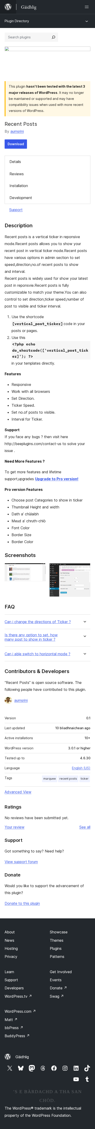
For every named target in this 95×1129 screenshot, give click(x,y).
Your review (14, 827)
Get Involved (61, 971)
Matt (11, 1019)
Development (20, 197)
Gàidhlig (22, 1057)
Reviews (16, 174)
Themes (56, 940)
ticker (85, 778)
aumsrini (17, 131)
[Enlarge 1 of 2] (39, 569)
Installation (18, 185)
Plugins (56, 948)
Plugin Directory (17, 21)
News (9, 940)
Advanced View (18, 792)
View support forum (21, 861)
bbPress (14, 1027)
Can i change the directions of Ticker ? (38, 622)
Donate (58, 988)
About (10, 932)
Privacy (11, 956)
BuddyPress (17, 1036)
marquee (49, 778)
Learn (9, 971)
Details (15, 161)
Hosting (11, 948)
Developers (14, 988)
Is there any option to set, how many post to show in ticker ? (31, 637)
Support (16, 209)
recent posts (68, 778)
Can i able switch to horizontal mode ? (37, 654)
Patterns (57, 956)
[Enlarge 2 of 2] (84, 569)
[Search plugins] (53, 37)
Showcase (59, 932)
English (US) (81, 768)
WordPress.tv (18, 996)
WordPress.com (20, 1011)
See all (84, 827)
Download (16, 144)
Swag (57, 996)
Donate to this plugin (22, 903)
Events (56, 980)
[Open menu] (87, 7)
